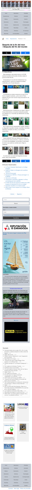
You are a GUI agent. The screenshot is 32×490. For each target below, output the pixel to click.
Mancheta (6, 33)
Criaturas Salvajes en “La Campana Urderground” (16, 364)
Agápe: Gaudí (9, 372)
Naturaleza (16, 13)
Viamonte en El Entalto (11, 178)
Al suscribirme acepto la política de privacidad (14, 215)
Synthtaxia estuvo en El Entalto (13, 367)
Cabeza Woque (9, 425)
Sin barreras (26, 30)
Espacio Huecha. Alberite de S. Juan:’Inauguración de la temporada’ (16, 356)
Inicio (6, 13)
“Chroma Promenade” (10, 173)
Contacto (10, 488)
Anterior (12, 194)
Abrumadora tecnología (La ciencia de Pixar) (16, 392)
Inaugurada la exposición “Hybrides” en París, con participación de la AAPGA (16, 180)
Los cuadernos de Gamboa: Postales (14, 366)
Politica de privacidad (25, 488)
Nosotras (6, 30)
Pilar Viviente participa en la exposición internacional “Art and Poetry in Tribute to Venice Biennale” (16, 382)
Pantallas (26, 13)
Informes (16, 22)
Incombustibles (16, 33)
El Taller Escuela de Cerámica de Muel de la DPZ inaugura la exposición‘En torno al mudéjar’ (17, 183)
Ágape (8, 385)
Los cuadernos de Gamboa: (12, 373)
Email (4, 209)
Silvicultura (6, 22)
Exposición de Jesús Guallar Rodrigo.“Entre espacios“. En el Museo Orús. (14, 361)
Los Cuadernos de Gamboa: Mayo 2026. (15, 390)
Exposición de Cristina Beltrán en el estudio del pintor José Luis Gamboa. (15, 379)
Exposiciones (6, 16)
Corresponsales (26, 25)
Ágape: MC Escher (10, 354)
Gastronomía (16, 25)
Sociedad (26, 16)
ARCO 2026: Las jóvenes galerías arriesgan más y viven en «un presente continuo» (16, 394)
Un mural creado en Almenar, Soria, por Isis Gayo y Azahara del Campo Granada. (16, 369)
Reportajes (16, 27)
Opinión (26, 19)
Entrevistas (6, 27)
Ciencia (6, 25)
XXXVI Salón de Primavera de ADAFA (15, 377)
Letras (26, 27)
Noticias (16, 16)
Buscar (16, 203)
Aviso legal (16, 488)
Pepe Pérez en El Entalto (12, 359)
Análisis (26, 33)
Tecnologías (25, 22)
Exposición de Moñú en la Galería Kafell (15, 185)
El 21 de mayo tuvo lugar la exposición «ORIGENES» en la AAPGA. (13, 375)
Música (6, 19)
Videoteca (16, 30)
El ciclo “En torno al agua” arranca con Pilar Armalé (14, 233)
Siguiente (19, 194)
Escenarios (16, 19)
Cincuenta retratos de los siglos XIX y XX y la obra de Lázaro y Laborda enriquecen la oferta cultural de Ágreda (16, 352)
